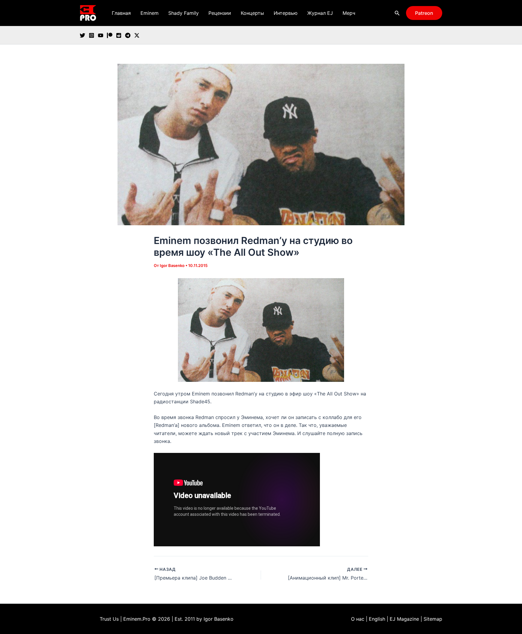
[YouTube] (100, 35)
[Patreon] (109, 35)
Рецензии (219, 13)
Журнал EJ (320, 13)
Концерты (252, 13)
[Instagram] (91, 35)
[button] (397, 13)
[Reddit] (118, 35)
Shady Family (183, 13)
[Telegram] (127, 35)
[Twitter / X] (137, 35)
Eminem (149, 13)
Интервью (286, 13)
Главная (121, 13)
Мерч (349, 13)
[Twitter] (82, 35)
